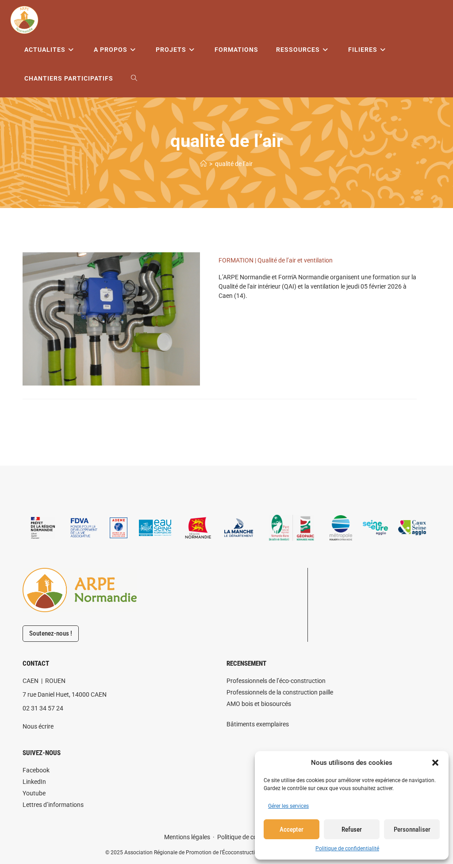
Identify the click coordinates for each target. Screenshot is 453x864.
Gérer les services (288, 806)
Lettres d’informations (53, 804)
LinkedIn (34, 781)
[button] (435, 762)
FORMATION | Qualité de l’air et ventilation (276, 260)
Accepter (291, 829)
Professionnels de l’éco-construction (276, 680)
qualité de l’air (234, 163)
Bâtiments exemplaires (257, 724)
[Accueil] (203, 163)
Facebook (36, 770)
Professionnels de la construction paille (279, 692)
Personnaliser (412, 829)
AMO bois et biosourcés (258, 703)
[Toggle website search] (134, 78)
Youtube (34, 793)
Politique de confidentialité (347, 848)
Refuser (352, 829)
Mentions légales (187, 837)
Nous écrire (38, 726)
